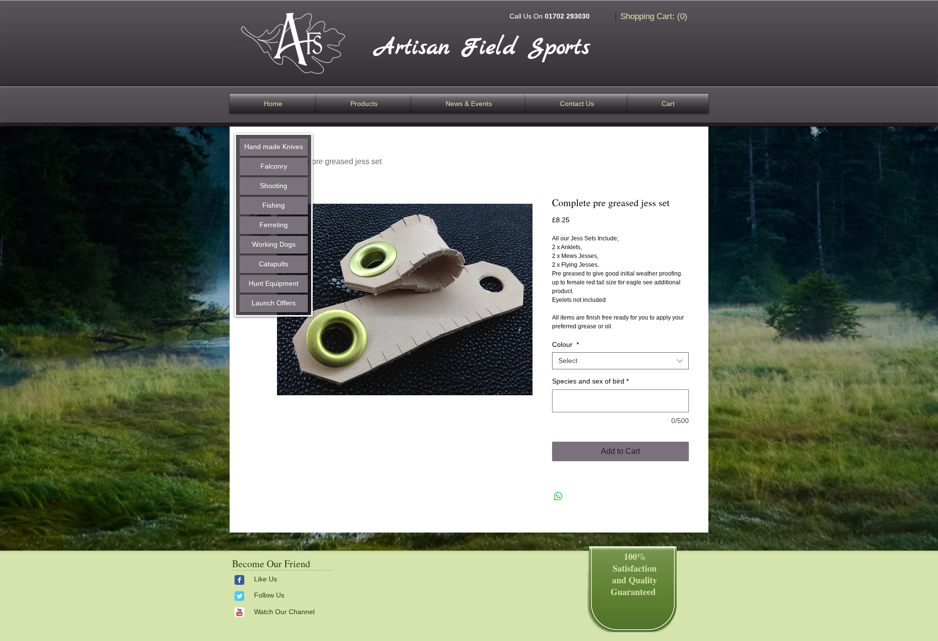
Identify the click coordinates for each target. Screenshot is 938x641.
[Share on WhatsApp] (558, 496)
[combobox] (620, 360)
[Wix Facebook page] (239, 580)
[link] (655, 16)
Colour (565, 344)
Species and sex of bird (590, 381)
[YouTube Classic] (239, 612)
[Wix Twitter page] (239, 596)
